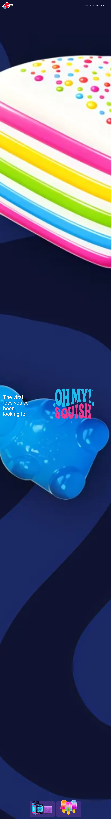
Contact (102, 5)
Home (86, 5)
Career (97, 5)
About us (92, 5)
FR (107, 5)
